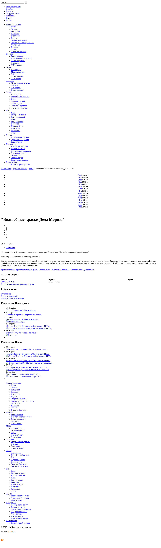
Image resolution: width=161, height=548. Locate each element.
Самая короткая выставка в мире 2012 (22, 374)
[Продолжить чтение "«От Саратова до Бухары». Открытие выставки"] (27, 370)
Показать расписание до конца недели (17, 284)
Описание (10, 248)
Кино (31, 169)
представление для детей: (27, 270)
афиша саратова (8, 270)
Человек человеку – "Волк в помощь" (22, 319)
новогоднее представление (82, 270)
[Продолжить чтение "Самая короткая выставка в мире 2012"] (23, 376)
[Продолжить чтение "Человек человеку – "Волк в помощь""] (15, 321)
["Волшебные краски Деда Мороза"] (3, 252)
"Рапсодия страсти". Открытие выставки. (24, 315)
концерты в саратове (60, 270)
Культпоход (6, 294)
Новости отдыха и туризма (12, 298)
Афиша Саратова (20, 169)
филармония (44, 270)
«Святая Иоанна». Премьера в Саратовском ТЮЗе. (28, 326)
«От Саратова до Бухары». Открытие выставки (26, 367)
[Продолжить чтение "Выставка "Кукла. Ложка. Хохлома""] (11, 335)
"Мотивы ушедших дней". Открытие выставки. (26, 349)
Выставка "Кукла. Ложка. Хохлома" (21, 333)
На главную (6, 169)
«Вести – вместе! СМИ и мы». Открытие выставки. (28, 361)
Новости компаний (9, 296)
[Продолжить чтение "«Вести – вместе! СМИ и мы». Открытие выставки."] (29, 363)
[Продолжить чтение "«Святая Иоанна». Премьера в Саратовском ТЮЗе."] (29, 328)
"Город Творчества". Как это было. (21, 310)
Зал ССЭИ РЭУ (7, 282)
